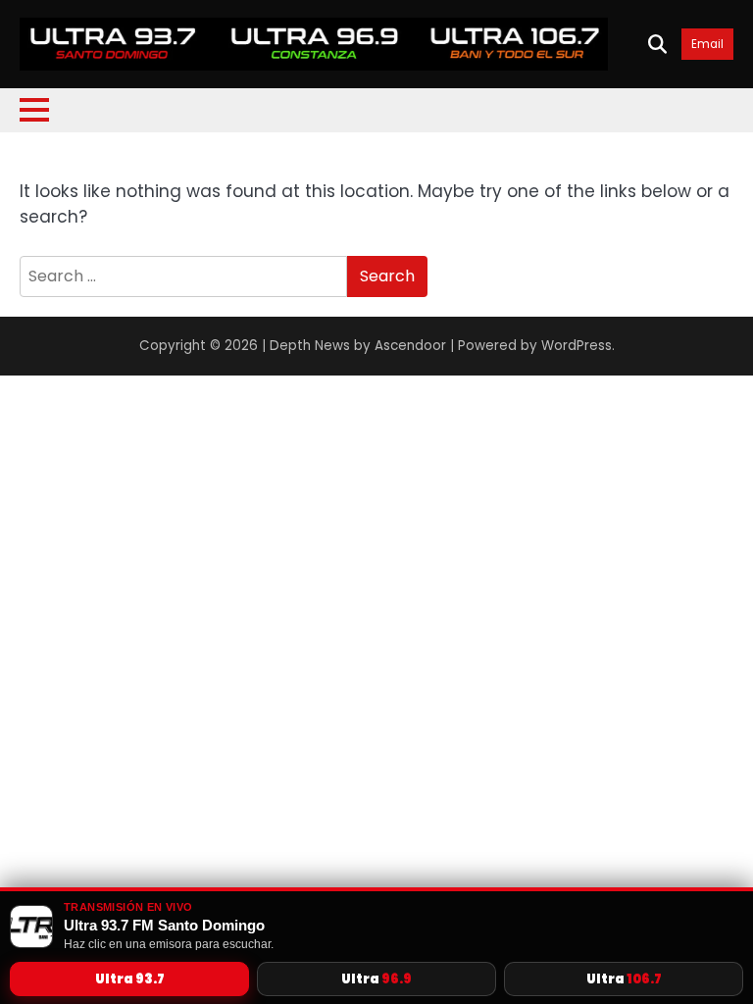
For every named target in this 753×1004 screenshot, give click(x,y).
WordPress (576, 345)
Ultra (130, 979)
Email (707, 44)
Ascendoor (410, 345)
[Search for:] (183, 276)
